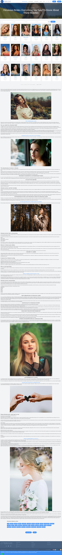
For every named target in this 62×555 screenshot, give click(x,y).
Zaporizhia (9, 527)
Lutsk (45, 525)
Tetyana (5, 37)
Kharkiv (12, 523)
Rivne (16, 525)
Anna (5, 57)
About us (17, 543)
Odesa (20, 523)
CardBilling (36, 549)
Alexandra (15, 57)
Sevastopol (28, 527)
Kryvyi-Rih (23, 527)
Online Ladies (33, 545)
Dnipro (41, 523)
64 (37, 84)
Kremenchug (34, 527)
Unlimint (33, 549)
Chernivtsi (52, 523)
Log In (54, 1)
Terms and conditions (18, 544)
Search (41, 1)
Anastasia (36, 37)
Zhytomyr (13, 527)
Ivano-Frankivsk (46, 523)
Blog (44, 1)
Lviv (29, 525)
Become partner (49, 543)
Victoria (46, 57)
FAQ (16, 545)
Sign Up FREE (28, 532)
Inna (47, 37)
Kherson (9, 525)
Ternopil (33, 525)
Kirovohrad (24, 523)
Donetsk (16, 523)
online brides (36, 1)
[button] (6, 22)
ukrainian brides (24, 1)
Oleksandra (25, 37)
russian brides (30, 1)
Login (35, 532)
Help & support (17, 546)
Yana (36, 57)
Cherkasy (37, 523)
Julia (15, 37)
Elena (15, 77)
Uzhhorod (49, 525)
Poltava (33, 523)
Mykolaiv (20, 525)
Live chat (33, 546)
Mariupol (43, 527)
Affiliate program (49, 544)
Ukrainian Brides (33, 543)
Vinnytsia (41, 525)
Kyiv (8, 523)
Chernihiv (28, 523)
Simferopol (18, 527)
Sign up (59, 1)
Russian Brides (33, 544)
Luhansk (37, 525)
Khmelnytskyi (25, 525)
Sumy (13, 525)
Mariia (56, 57)
